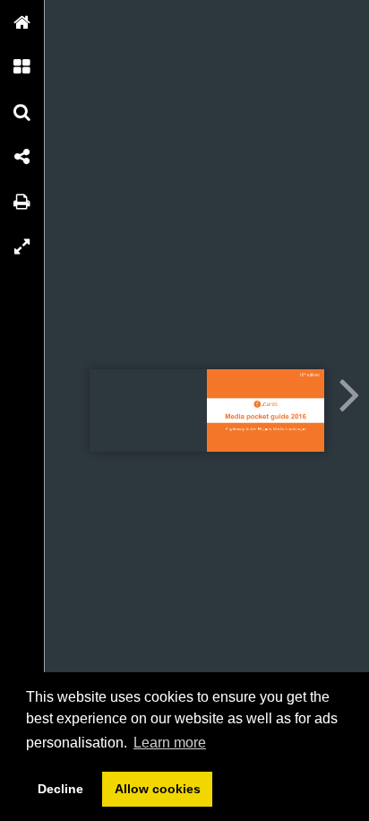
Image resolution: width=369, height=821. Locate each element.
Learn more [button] (169, 742)
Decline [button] (60, 789)
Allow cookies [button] (158, 789)
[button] (22, 22)
